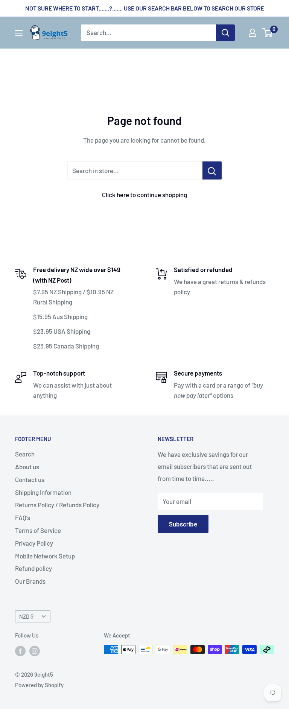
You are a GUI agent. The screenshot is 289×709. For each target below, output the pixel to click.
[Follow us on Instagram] (34, 650)
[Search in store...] (212, 170)
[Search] (225, 32)
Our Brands (30, 581)
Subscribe (183, 524)
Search (25, 454)
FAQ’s (22, 517)
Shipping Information (43, 492)
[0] (267, 32)
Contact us (29, 479)
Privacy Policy (34, 543)
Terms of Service (38, 530)
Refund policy (33, 568)
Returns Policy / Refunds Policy (57, 504)
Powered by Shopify (39, 685)
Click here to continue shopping (144, 194)
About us (27, 466)
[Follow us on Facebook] (20, 650)
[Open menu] (19, 33)
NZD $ (26, 616)
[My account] (252, 33)
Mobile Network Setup (45, 556)
